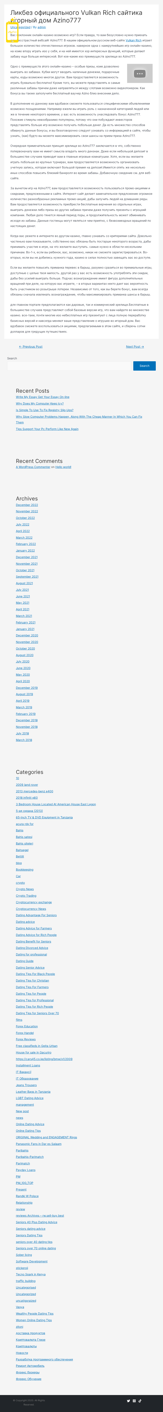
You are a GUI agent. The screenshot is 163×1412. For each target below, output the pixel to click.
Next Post (135, 347)
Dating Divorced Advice (32, 948)
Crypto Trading (26, 895)
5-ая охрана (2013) (29, 810)
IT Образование (27, 1078)
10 (17, 778)
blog (19, 863)
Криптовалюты (26, 1346)
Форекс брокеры (27, 1372)
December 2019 (27, 687)
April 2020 (23, 681)
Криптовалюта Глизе (30, 1339)
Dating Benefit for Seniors (33, 941)
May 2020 (23, 674)
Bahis (19, 830)
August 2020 (25, 655)
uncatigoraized (26, 1300)
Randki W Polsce (27, 1196)
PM (18, 1176)
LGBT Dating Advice (30, 1098)
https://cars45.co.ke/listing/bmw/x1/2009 (44, 1059)
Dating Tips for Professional (35, 1000)
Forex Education (27, 1026)
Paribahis (22, 1150)
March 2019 (24, 707)
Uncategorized (26, 1294)
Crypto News (25, 889)
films (19, 1019)
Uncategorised (26, 1287)
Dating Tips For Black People (35, 974)
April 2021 (22, 609)
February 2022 (26, 544)
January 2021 (25, 629)
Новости (22, 1353)
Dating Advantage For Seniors (36, 915)
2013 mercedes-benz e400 (34, 791)
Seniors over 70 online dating (36, 1248)
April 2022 (23, 531)
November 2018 (27, 726)
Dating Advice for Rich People (36, 935)
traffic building (25, 1281)
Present (21, 1189)
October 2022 (25, 518)
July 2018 (22, 733)
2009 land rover (27, 784)
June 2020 (23, 668)
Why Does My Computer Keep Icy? (40, 403)
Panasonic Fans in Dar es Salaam (39, 1144)
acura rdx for (25, 824)
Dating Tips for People (31, 993)
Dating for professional (31, 954)
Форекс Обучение (28, 1379)
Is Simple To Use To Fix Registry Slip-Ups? (44, 410)
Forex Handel (25, 1033)
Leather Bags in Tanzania (33, 1091)
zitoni (19, 1326)
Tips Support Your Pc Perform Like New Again (47, 429)
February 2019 (26, 714)
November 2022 (27, 511)
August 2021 (24, 583)
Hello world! (63, 467)
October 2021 (25, 570)
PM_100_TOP (24, 1183)
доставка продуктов (30, 1333)
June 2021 (23, 596)
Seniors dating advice (30, 1228)
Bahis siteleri (24, 843)
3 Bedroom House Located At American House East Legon (56, 804)
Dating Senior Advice (30, 967)
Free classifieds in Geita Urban (37, 1046)
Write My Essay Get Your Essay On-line (42, 397)
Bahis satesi (24, 837)
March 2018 (24, 740)
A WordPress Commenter (33, 467)
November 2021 (27, 563)
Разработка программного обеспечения (44, 1359)
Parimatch (23, 1163)
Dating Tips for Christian (32, 980)
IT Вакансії (23, 1072)
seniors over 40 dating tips (34, 1242)
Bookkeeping (24, 869)
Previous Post (30, 347)
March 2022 (24, 537)
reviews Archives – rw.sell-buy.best (40, 1215)
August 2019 (24, 694)
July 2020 (23, 661)
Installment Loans (28, 1065)
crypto (20, 882)
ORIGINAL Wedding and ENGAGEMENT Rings (46, 1137)
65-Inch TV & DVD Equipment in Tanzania (44, 817)
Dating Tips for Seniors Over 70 (37, 1013)
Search (12, 358)
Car (18, 876)
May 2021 (22, 602)
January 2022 (25, 550)
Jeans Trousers (26, 1085)
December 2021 (27, 557)
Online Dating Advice (30, 1124)
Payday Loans (25, 1170)
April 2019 (23, 700)
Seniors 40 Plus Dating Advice (36, 1222)
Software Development (32, 1261)
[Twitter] (128, 1400)
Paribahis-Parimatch (30, 1156)
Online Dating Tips (28, 1130)
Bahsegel (22, 850)
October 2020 (25, 648)
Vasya (20, 1307)
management (25, 1104)
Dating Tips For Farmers (32, 987)
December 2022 (27, 505)
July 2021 (22, 589)
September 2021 (27, 576)
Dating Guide (25, 961)
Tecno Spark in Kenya (31, 1274)
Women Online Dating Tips (34, 1320)
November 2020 (27, 642)
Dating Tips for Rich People (34, 1006)
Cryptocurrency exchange (34, 902)
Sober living (24, 1255)
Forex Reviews (26, 1039)
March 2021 (24, 616)
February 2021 (25, 622)
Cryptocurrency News (31, 909)
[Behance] (140, 1400)
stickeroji (22, 1268)
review (20, 1209)
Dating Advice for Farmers (34, 928)
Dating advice (25, 921)
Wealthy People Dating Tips (34, 1313)
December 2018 (27, 720)
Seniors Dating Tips (29, 1235)
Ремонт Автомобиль (30, 1365)
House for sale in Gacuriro (33, 1052)
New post (22, 1111)
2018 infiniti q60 (27, 797)
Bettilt (20, 856)
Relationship (24, 1202)
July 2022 (22, 524)
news (19, 1117)
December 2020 (27, 635)
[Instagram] (134, 1400)
